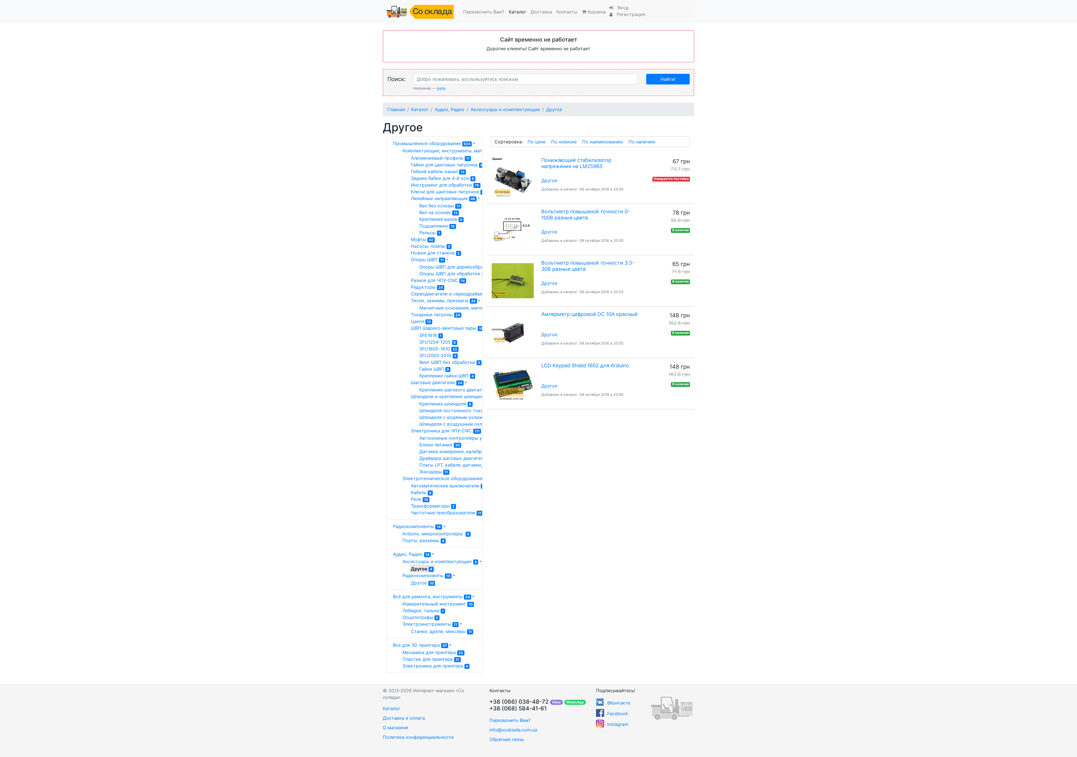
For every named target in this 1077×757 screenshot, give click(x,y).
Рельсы (429, 232)
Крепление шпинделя (445, 404)
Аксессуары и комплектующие (505, 109)
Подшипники (437, 226)
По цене (537, 141)
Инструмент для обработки (445, 185)
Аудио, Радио (449, 109)
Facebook (617, 713)
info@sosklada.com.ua (513, 730)
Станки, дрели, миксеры (441, 631)
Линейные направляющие (443, 198)
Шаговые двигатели (436, 382)
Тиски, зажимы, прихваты (443, 300)
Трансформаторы (433, 506)
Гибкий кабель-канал (437, 171)
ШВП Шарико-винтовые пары (447, 328)
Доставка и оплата (404, 718)
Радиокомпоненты (417, 526)
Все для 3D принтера (420, 645)
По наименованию (602, 141)
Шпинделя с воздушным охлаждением (464, 424)
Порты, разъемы (423, 540)
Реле (419, 499)
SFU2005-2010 (437, 355)
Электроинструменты (429, 624)
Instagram (617, 724)
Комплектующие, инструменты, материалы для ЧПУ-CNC (470, 150)
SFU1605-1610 (438, 349)
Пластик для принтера (430, 659)
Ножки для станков (435, 253)
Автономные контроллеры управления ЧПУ (470, 438)
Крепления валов (440, 219)
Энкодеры (433, 471)
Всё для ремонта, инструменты (431, 596)
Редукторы (427, 287)
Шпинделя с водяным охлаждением (462, 417)
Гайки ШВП (434, 369)
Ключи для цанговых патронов (447, 191)
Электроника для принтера (435, 666)
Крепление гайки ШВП (446, 375)
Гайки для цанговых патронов (447, 165)
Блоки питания (439, 445)
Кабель (421, 492)
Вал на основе (438, 212)
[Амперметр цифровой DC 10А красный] (512, 332)
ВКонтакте (618, 703)
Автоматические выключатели (447, 485)
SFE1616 (430, 335)
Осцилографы (420, 617)
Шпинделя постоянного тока (453, 410)
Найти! (668, 79)
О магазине (395, 727)
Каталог (517, 12)
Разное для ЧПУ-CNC (438, 280)
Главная (396, 109)
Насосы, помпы (430, 246)
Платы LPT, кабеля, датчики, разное (463, 465)
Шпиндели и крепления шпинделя (452, 396)
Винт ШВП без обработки (449, 362)
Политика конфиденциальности (418, 737)
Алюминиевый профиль (440, 158)
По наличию (642, 141)
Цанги (421, 321)
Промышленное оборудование (431, 143)
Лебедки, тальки (423, 610)
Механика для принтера (432, 652)
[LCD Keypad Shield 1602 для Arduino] (512, 384)
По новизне (564, 141)
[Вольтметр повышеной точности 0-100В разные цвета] (512, 229)
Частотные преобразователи (446, 512)
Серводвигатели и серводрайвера (452, 294)
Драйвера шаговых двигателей (457, 458)
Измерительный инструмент (437, 604)
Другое (554, 109)
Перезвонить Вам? (483, 12)
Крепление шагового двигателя (456, 390)
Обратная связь (506, 739)
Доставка (541, 12)
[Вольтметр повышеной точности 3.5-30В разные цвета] (512, 281)
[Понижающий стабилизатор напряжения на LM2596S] (512, 178)
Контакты (566, 12)
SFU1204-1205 (437, 342)
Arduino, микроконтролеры (435, 533)
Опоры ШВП (427, 259)
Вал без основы (439, 205)
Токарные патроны (435, 314)
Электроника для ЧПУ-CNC (445, 430)
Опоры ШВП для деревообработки (460, 267)
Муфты (422, 239)
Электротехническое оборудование (445, 478)
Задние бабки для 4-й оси (442, 178)
